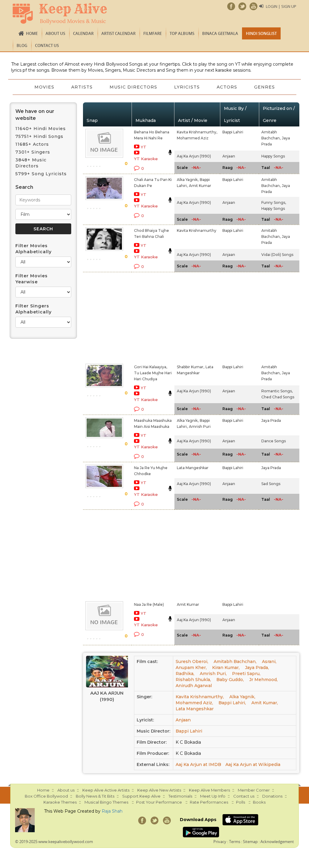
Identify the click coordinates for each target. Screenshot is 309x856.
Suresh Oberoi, (192, 661)
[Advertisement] (147, 317)
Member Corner (254, 790)
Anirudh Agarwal (194, 685)
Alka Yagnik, (188, 179)
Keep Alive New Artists (159, 790)
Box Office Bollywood (46, 796)
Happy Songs (273, 156)
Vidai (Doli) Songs (277, 254)
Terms (234, 841)
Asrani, (269, 661)
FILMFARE (152, 33)
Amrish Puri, (213, 673)
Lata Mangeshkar (193, 467)
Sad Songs (270, 483)
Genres (264, 87)
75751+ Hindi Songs (39, 136)
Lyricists (187, 87)
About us (55, 33)
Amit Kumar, (264, 702)
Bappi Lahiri (232, 132)
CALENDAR (83, 33)
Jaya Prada (271, 420)
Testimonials (180, 796)
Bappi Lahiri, (232, 702)
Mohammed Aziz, (194, 702)
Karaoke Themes (60, 802)
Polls (240, 802)
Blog (22, 45)
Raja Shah (112, 811)
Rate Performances (209, 802)
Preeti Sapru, (246, 673)
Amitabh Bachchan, (235, 661)
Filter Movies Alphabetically (33, 248)
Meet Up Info (212, 796)
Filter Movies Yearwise (31, 279)
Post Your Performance (159, 802)
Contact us (47, 45)
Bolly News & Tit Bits (95, 796)
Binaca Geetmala (220, 33)
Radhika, (185, 673)
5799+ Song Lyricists (41, 173)
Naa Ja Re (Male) (149, 604)
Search (24, 187)
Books (259, 802)
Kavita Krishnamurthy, (197, 132)
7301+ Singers (32, 152)
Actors (227, 87)
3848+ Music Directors (30, 163)
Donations (272, 796)
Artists (82, 87)
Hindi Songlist (261, 33)
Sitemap (250, 841)
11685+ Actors (32, 144)
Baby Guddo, (230, 679)
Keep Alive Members (209, 790)
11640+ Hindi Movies (40, 128)
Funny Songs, (273, 202)
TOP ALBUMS (182, 33)
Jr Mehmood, (263, 679)
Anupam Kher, (191, 667)
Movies (44, 87)
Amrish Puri (200, 426)
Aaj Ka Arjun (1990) (194, 156)
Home (32, 33)
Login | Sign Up (281, 6)
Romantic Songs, (277, 391)
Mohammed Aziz (193, 138)
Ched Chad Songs (277, 397)
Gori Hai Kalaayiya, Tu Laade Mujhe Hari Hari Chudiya (153, 373)
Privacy (219, 841)
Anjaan (228, 156)
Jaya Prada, (257, 667)
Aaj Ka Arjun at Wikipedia (252, 764)
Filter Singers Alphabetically (33, 309)
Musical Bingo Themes (106, 802)
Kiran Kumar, (226, 667)
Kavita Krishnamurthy (196, 230)
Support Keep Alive (141, 796)
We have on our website (34, 114)
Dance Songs (273, 441)
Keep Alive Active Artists (105, 790)
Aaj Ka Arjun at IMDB (198, 764)
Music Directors (133, 87)
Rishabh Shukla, (193, 679)
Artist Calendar (118, 33)
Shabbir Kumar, (190, 367)
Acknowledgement (277, 841)
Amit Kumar (200, 185)
